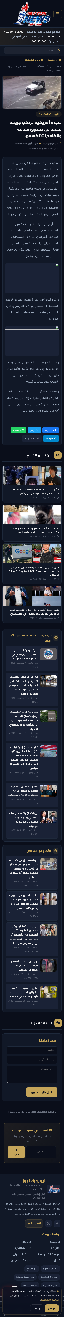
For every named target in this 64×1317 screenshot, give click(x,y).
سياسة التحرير (22, 1248)
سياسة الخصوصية (50, 1300)
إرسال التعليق (40, 1092)
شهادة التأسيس (21, 1260)
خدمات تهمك (30, 1285)
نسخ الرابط (30, 438)
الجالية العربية (50, 1285)
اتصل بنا (36, 1223)
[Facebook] (57, 1223)
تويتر (32, 430)
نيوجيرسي (31, 1268)
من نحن (26, 1241)
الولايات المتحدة (34, 60)
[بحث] (59, 50)
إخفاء (37, 1308)
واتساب (17, 430)
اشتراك (16, 1154)
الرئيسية (53, 60)
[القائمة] (57, 14)
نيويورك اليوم (50, 1268)
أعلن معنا (54, 1248)
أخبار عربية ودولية (25, 1277)
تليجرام (49, 438)
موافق (52, 1308)
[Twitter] (48, 1223)
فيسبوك (49, 430)
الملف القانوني (21, 1254)
